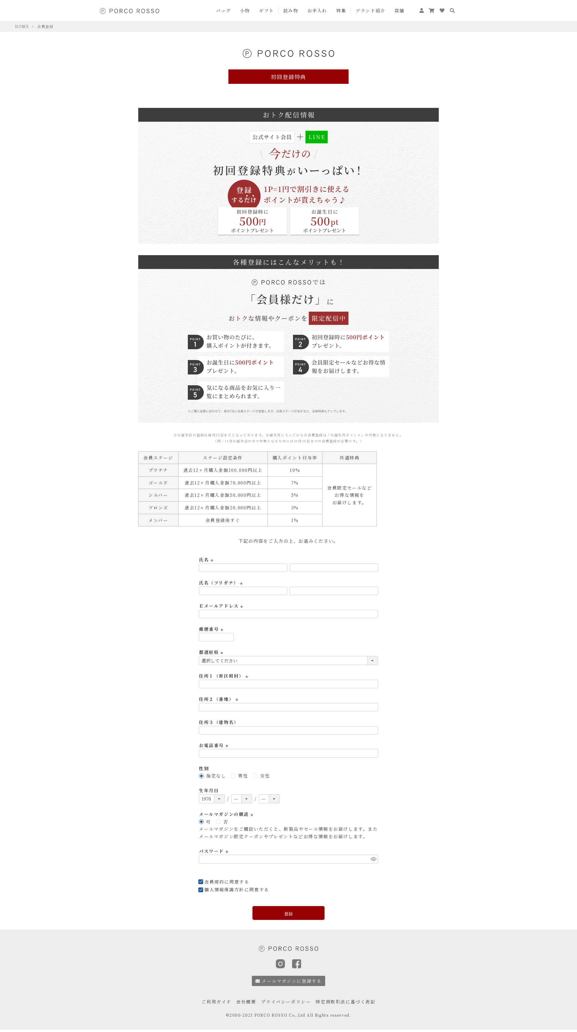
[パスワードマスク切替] (373, 859)
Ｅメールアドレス (222, 606)
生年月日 (209, 790)
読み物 (290, 10)
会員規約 (214, 881)
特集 (341, 10)
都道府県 (212, 652)
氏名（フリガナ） (222, 582)
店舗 (400, 10)
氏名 (207, 559)
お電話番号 (214, 745)
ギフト (266, 10)
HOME (22, 26)
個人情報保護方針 (224, 889)
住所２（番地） (219, 699)
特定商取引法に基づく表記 (345, 1001)
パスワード (214, 851)
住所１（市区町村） (224, 676)
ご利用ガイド (216, 1001)
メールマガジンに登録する (292, 981)
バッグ (223, 10)
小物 (245, 10)
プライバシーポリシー (286, 1001)
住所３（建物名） (219, 722)
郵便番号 (212, 629)
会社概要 (246, 1001)
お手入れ (317, 10)
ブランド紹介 (371, 10)
